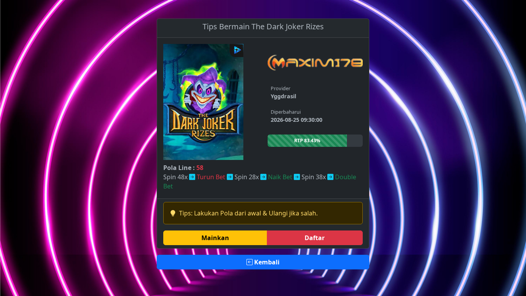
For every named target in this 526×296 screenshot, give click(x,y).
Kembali (266, 262)
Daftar (315, 238)
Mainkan (215, 238)
